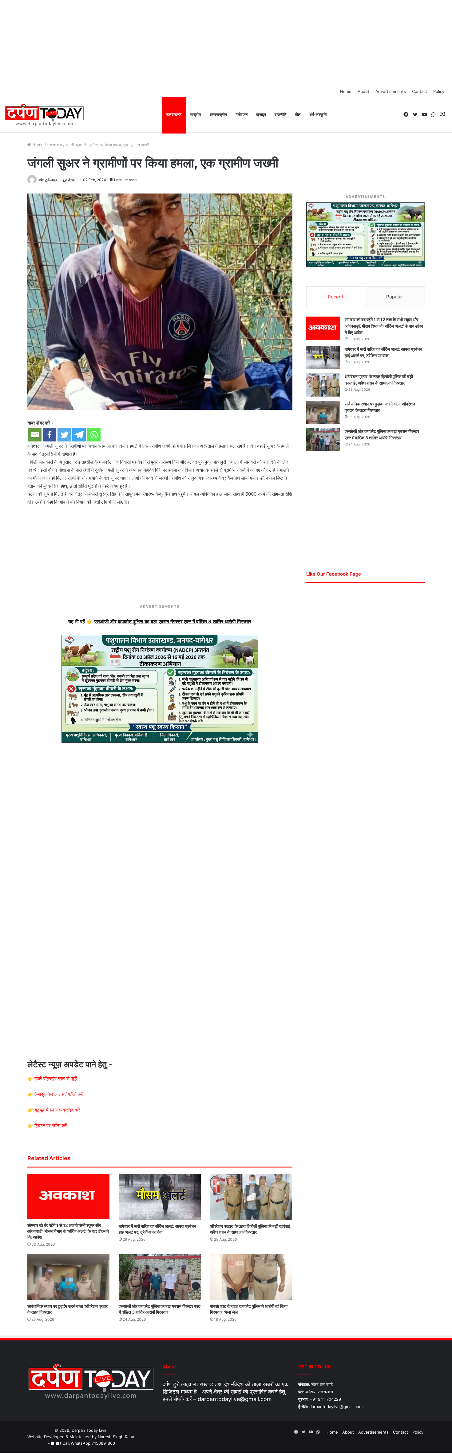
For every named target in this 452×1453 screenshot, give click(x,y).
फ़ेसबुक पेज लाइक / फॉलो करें (58, 1094)
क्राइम (261, 114)
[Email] (35, 434)
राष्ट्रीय (195, 114)
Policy (438, 91)
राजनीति (280, 114)
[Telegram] (79, 434)
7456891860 (103, 1443)
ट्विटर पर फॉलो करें (50, 1125)
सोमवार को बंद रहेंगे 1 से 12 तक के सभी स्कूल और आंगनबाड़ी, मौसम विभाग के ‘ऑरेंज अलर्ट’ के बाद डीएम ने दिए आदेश (68, 1231)
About (363, 91)
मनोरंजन (242, 114)
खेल (298, 114)
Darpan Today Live (89, 1430)
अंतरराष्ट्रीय (218, 114)
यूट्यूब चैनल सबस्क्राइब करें (57, 1110)
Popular (394, 297)
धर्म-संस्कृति (318, 114)
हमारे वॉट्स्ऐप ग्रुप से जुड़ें (55, 1078)
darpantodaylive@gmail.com (235, 1399)
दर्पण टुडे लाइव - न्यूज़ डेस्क (56, 180)
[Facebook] (49, 434)
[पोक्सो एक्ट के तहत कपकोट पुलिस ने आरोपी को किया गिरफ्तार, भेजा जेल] (251, 1277)
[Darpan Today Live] (44, 115)
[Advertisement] (226, 43)
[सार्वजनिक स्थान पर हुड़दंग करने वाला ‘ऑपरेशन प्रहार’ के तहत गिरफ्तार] (68, 1277)
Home (345, 91)
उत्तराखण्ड (173, 114)
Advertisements (390, 91)
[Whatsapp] (94, 434)
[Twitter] (64, 434)
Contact (419, 91)
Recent (335, 297)
